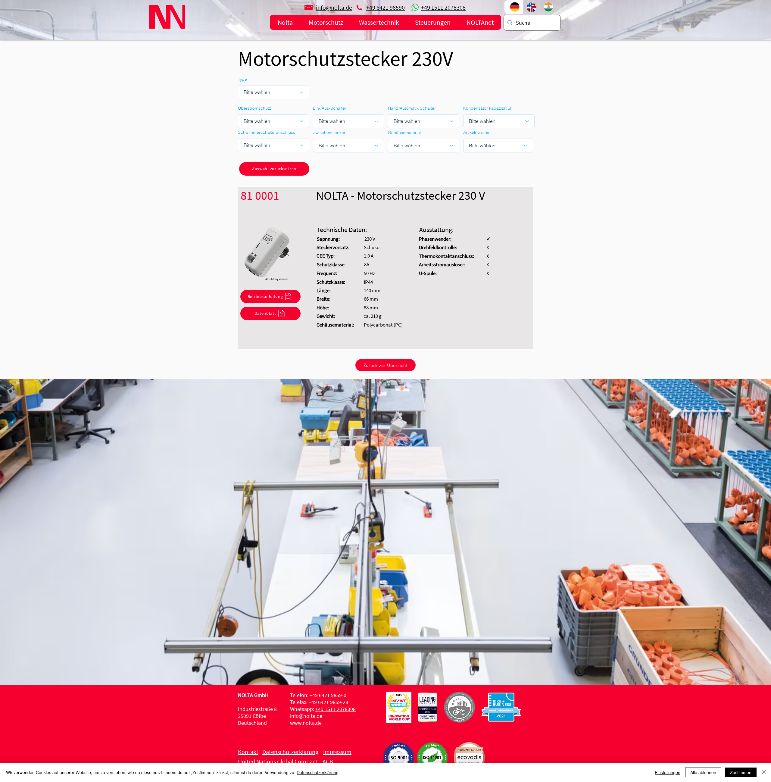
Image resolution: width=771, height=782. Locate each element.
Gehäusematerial (404, 132)
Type (242, 79)
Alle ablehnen (703, 772)
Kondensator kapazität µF (488, 108)
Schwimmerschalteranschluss (266, 132)
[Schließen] (763, 772)
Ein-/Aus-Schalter (329, 108)
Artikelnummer (477, 132)
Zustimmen (740, 772)
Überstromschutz (254, 108)
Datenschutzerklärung (318, 772)
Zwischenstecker (329, 132)
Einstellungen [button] (667, 772)
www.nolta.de (306, 722)
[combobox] (498, 145)
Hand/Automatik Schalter (412, 108)
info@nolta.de (306, 715)
